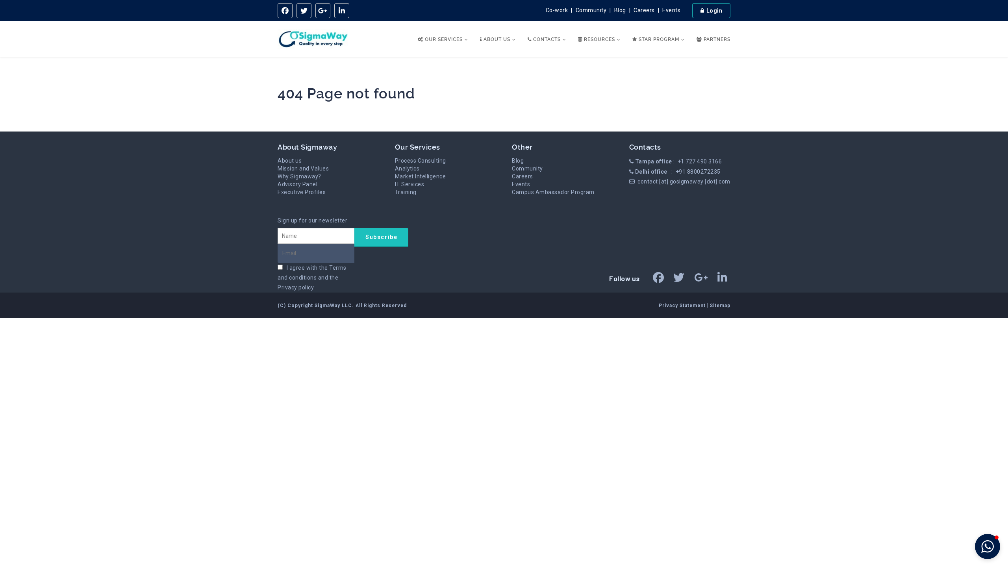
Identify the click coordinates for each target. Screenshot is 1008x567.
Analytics (407, 168)
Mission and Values (303, 168)
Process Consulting (420, 161)
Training (406, 192)
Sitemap (720, 305)
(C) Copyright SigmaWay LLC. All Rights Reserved (342, 305)
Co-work (557, 10)
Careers (644, 10)
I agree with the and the (312, 278)
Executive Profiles (302, 192)
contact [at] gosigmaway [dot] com (683, 181)
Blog (620, 10)
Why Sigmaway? (299, 176)
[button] (987, 546)
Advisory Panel (297, 184)
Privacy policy (296, 287)
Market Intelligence (420, 176)
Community (591, 10)
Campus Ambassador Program (553, 192)
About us (290, 161)
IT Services (409, 184)
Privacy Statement (683, 305)
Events (671, 10)
